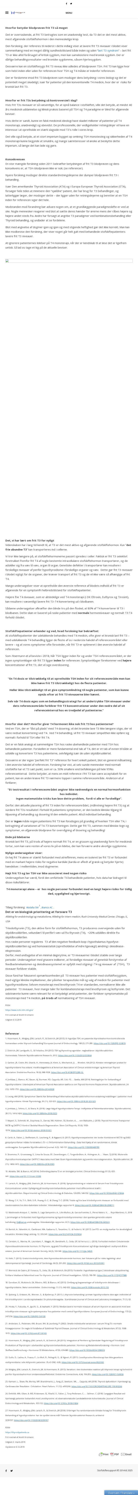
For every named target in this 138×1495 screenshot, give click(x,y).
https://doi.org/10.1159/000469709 (83, 1147)
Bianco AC (47, 907)
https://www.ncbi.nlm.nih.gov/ (19, 1010)
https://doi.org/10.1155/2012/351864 (74, 1055)
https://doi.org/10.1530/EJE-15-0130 (29, 1316)
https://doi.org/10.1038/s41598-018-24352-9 (90, 1222)
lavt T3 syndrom (108, 50)
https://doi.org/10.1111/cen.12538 (25, 1176)
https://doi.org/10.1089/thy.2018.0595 (37, 1164)
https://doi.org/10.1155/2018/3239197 (31, 1420)
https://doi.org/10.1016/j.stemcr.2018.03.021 (31, 1130)
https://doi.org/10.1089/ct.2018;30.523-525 (76, 1101)
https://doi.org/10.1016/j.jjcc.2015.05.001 (85, 1263)
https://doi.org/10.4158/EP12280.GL (67, 1072)
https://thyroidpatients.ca (17, 1432)
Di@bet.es (21, 1222)
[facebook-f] (67, 3)
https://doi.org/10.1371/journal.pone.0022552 (83, 1362)
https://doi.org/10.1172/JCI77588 (112, 1275)
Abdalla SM (32, 907)
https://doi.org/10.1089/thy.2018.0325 (40, 1113)
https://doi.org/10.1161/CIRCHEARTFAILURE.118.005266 (97, 1386)
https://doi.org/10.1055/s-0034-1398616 (87, 1350)
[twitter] (71, 3)
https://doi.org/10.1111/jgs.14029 (77, 1251)
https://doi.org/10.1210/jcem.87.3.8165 (29, 1333)
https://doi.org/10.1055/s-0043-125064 (106, 1193)
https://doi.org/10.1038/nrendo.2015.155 (90, 1287)
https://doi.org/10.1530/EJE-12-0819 (110, 1043)
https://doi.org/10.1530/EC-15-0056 (107, 1374)
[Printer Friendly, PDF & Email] (115, 1454)
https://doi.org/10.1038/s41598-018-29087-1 (94, 1205)
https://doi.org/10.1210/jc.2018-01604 (61, 1403)
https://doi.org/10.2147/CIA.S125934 (65, 1234)
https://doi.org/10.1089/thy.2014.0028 (37, 1089)
